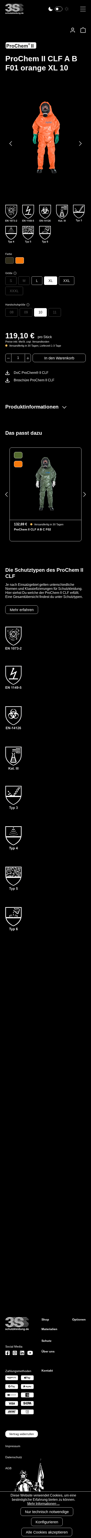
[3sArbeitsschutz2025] (14, 12)
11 (55, 312)
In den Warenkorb (59, 358)
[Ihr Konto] (73, 30)
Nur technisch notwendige (47, 1512)
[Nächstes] (80, 143)
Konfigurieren (47, 1522)
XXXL (14, 291)
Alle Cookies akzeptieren (47, 1532)
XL (50, 281)
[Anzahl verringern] (8, 358)
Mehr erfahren (22, 610)
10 (40, 312)
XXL (66, 281)
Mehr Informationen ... (43, 1503)
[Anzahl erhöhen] (28, 358)
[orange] (19, 260)
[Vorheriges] (10, 143)
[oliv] (9, 260)
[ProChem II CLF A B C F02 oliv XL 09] (45, 484)
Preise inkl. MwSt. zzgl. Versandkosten (27, 341)
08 (12, 312)
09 (26, 312)
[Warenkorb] (82, 30)
